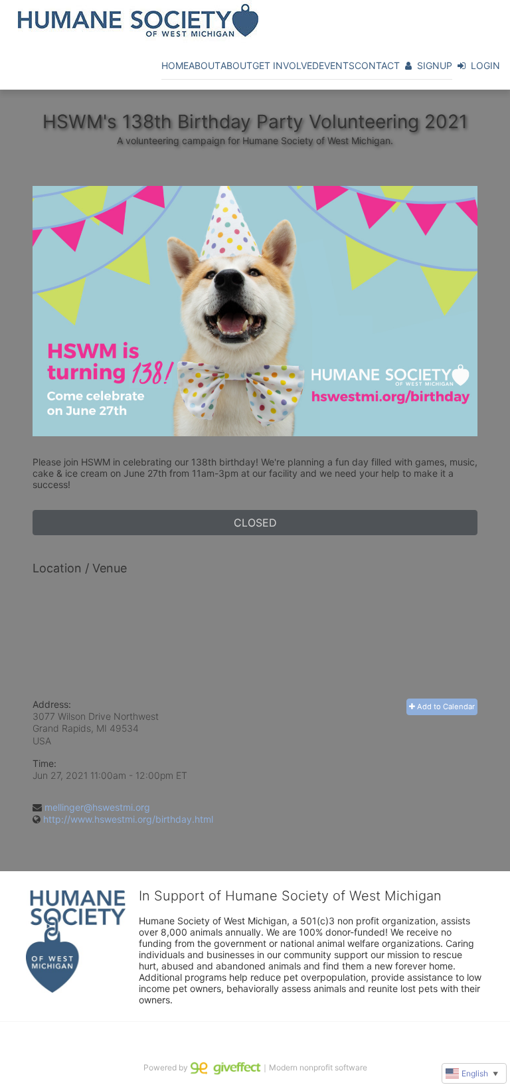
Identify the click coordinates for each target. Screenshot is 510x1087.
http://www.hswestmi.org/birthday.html (128, 819)
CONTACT (377, 65)
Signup (434, 65)
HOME (175, 65)
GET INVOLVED (285, 65)
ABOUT (204, 65)
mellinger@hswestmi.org (97, 807)
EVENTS (337, 65)
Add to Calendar (445, 706)
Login (485, 65)
